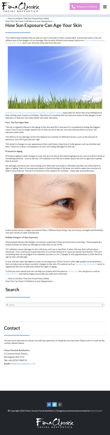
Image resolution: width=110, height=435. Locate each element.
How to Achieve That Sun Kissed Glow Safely (27, 18)
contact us (72, 271)
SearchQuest (96, 410)
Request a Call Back (87, 6)
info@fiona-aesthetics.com (22, 363)
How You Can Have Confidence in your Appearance (30, 21)
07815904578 (12, 273)
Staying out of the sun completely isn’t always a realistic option (33, 112)
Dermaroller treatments (86, 264)
